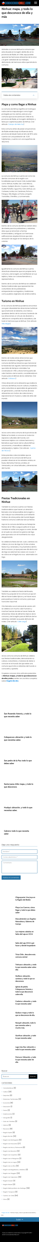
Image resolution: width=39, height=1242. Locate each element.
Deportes (6, 1095)
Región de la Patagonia (11, 1158)
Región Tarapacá (9, 1192)
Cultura (5, 1092)
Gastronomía (7, 1114)
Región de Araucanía (10, 1144)
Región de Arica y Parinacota (12, 1147)
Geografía (6, 1118)
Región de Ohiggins (9, 1173)
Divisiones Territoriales (10, 1099)
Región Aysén (7, 1133)
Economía (6, 1103)
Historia (5, 1125)
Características (8, 1088)
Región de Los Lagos (10, 1162)
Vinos (5, 1199)
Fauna (5, 1110)
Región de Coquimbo (10, 1155)
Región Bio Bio (8, 1136)
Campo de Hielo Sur (16, 124)
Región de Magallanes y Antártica (14, 1170)
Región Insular (7, 1181)
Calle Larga (21, 621)
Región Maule (7, 1184)
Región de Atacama (9, 1151)
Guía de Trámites (9, 1121)
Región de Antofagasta (10, 1140)
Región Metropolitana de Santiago (14, 1188)
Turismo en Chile (8, 1196)
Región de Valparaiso (10, 1177)
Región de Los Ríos (9, 1166)
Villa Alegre (6, 324)
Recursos (6, 1129)
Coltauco (12, 378)
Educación (6, 1107)
